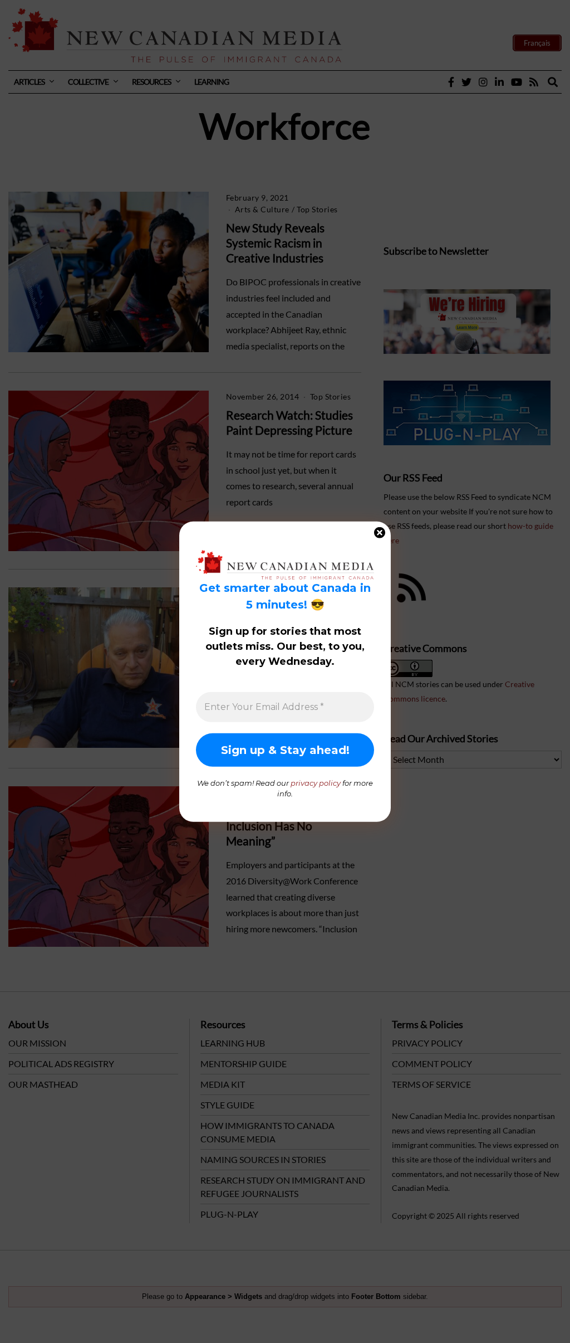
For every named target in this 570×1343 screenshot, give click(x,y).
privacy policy (316, 782)
